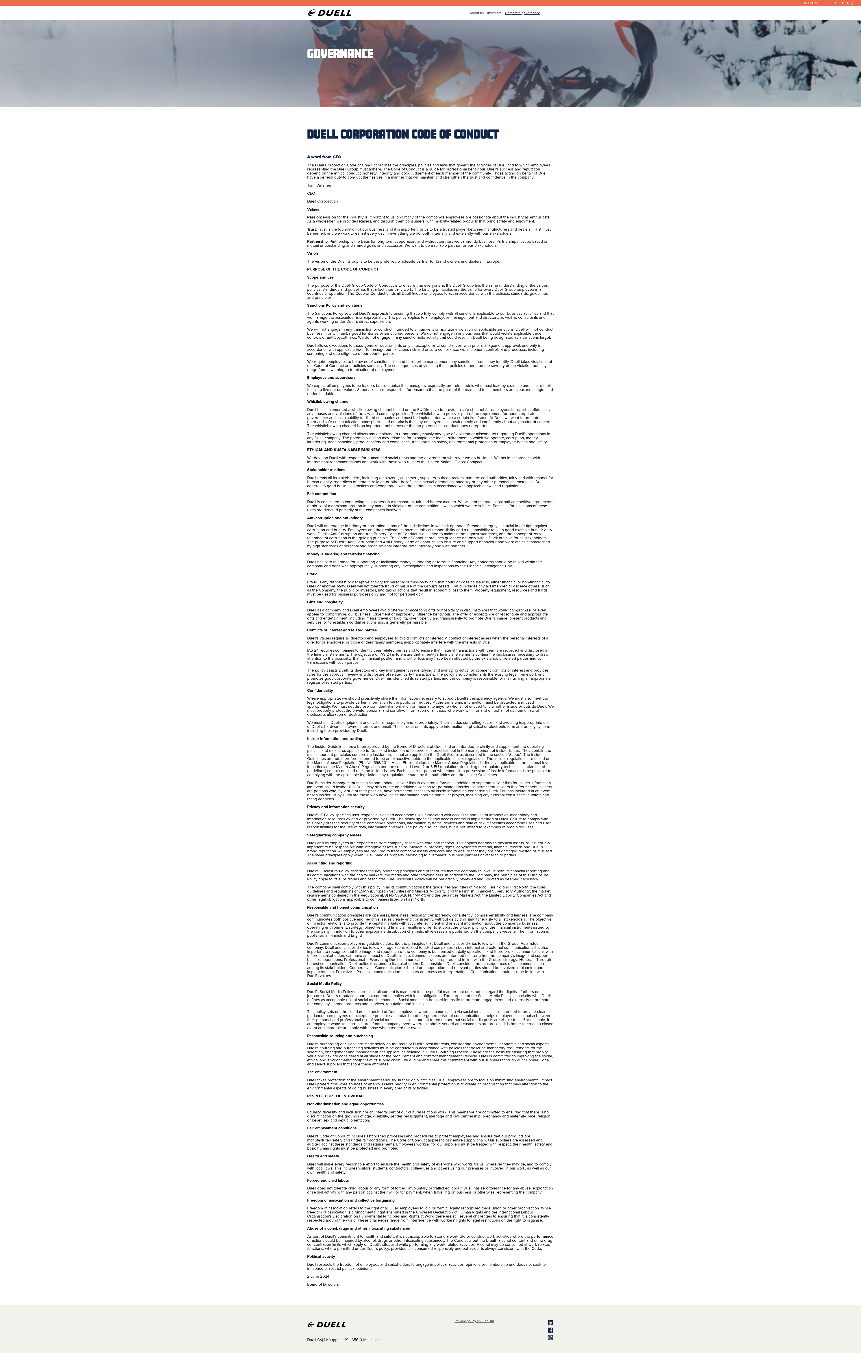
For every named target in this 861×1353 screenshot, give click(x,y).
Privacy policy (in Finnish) (474, 1321)
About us (477, 13)
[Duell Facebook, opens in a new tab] (524, 1330)
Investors (494, 13)
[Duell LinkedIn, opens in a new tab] (524, 1323)
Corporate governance (522, 13)
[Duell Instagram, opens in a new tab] (524, 1338)
